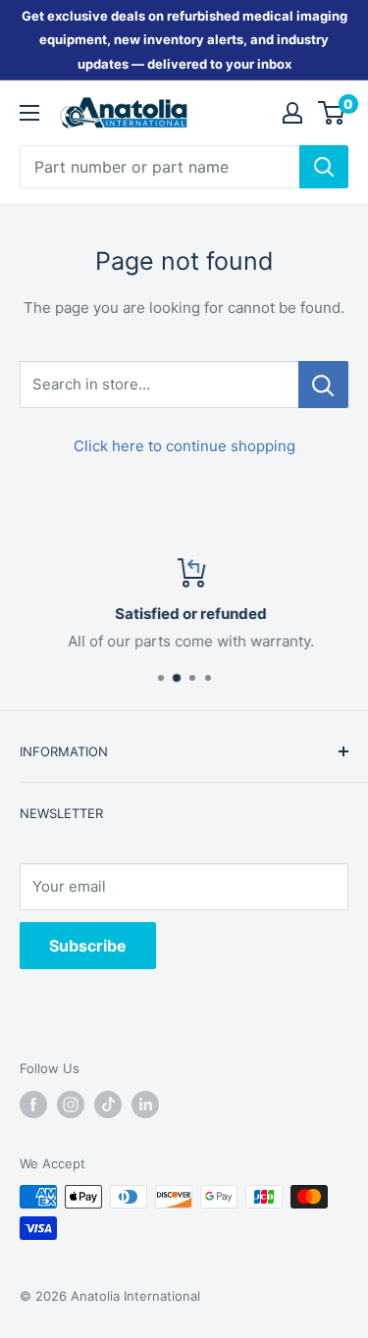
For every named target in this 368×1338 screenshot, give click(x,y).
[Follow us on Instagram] (70, 1104)
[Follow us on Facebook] (33, 1104)
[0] (332, 113)
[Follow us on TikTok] (108, 1104)
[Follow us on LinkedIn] (145, 1104)
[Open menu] (29, 113)
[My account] (292, 113)
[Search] (323, 166)
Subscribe (88, 945)
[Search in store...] (323, 384)
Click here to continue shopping (184, 446)
